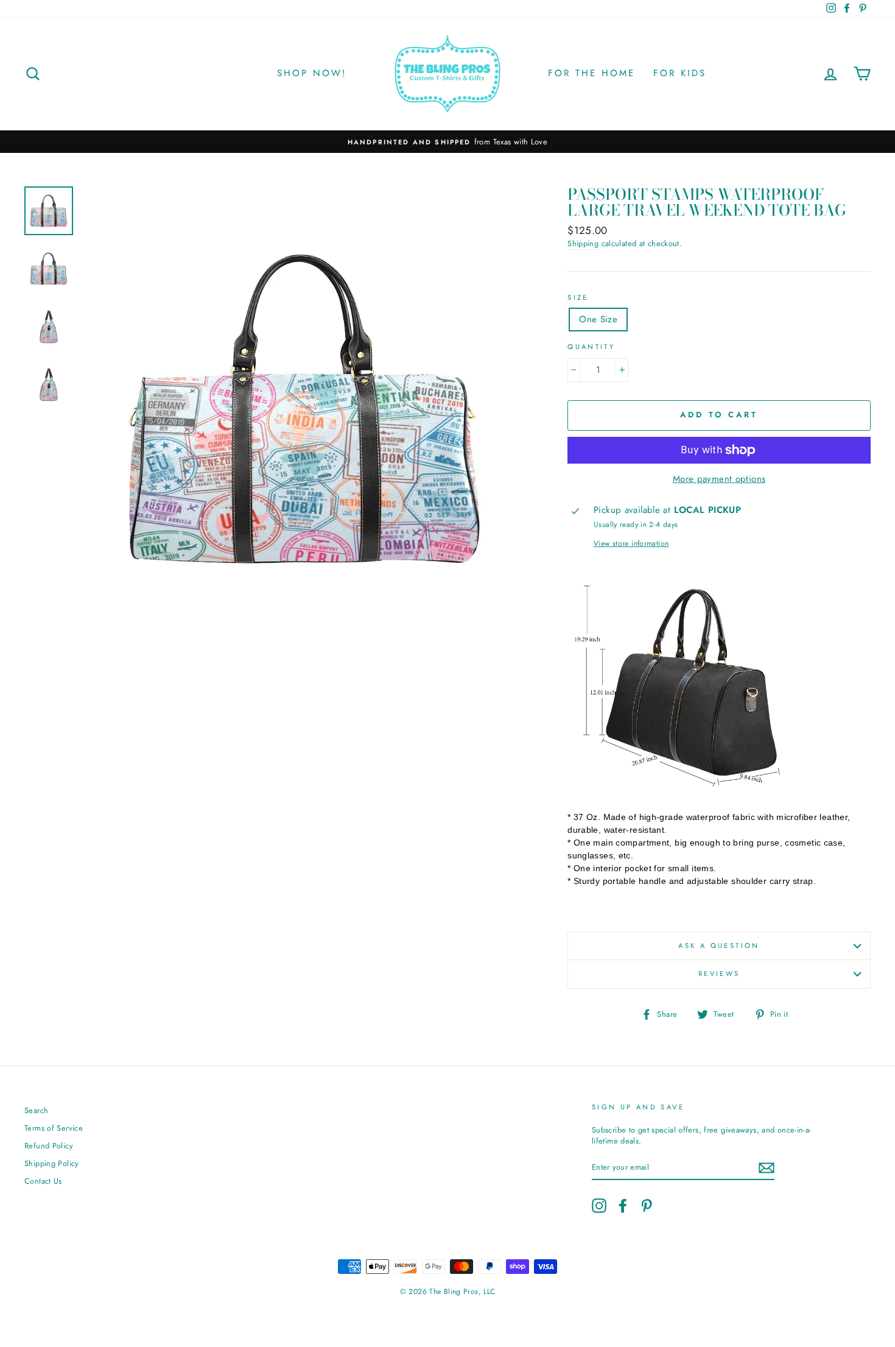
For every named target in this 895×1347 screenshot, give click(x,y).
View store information (631, 544)
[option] (447, 141)
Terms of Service (53, 1128)
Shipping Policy (51, 1163)
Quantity (591, 347)
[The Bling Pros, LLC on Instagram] (599, 1205)
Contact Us (43, 1181)
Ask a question (718, 945)
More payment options (719, 479)
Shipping (582, 243)
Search (36, 1110)
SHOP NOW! (312, 73)
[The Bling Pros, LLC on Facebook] (623, 1205)
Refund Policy (48, 1145)
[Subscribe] (766, 1168)
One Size (598, 319)
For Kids (679, 73)
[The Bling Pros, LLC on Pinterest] (646, 1205)
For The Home (591, 73)
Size (578, 297)
